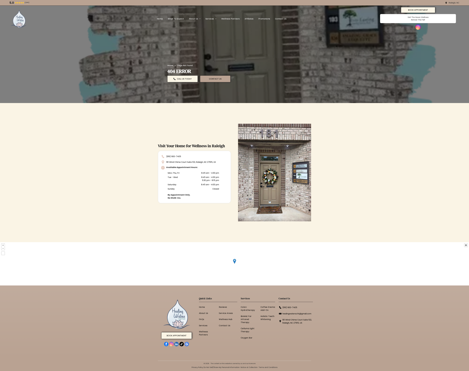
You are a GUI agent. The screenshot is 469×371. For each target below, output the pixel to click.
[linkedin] (176, 344)
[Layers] (466, 245)
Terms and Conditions (268, 367)
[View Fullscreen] (3, 253)
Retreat (414, 20)
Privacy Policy (197, 367)
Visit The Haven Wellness (418, 17)
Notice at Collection (249, 367)
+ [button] (3, 245)
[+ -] (234, 263)
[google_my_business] (187, 344)
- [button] (3, 248)
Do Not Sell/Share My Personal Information (222, 367)
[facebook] (166, 344)
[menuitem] (160, 19)
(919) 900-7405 (173, 156)
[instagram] (418, 27)
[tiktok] (181, 344)
